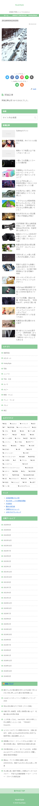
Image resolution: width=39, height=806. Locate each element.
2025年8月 (7, 530)
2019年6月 (7, 650)
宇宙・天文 (7, 379)
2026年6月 (7, 525)
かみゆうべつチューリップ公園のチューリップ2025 (19, 699)
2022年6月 (7, 556)
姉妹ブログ (9, 684)
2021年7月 (7, 587)
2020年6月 (7, 619)
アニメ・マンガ (9, 400)
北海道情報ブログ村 (13, 498)
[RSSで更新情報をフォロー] (22, 85)
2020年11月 (8, 608)
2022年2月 (7, 561)
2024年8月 (7, 535)
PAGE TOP (20, 791)
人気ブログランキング (13, 512)
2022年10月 (8, 545)
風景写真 (7, 353)
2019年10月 (8, 634)
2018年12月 (8, 660)
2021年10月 (8, 577)
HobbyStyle (7, 363)
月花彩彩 (9, 503)
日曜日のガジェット (13, 509)
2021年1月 (7, 598)
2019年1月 (7, 655)
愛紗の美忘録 (10, 506)
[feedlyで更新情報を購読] (17, 85)
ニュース (7, 374)
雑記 (5, 410)
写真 (5, 368)
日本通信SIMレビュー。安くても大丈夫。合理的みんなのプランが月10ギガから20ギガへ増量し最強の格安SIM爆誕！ (20, 752)
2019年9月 (7, 640)
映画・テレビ (8, 395)
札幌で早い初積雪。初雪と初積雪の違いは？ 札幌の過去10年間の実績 (20, 712)
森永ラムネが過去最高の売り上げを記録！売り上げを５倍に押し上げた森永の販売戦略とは (20, 691)
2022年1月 (7, 566)
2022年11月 (8, 540)
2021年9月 (7, 582)
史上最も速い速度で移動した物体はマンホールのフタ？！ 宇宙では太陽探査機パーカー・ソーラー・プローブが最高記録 (20, 773)
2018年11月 (8, 666)
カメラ (6, 384)
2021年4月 (7, 592)
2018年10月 (8, 671)
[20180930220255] (17, 77)
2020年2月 (7, 624)
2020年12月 (8, 603)
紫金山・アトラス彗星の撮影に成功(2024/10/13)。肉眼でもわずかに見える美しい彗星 (20, 763)
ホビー (6, 389)
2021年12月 (8, 572)
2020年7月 (7, 613)
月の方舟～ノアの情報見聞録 (16, 501)
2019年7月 (7, 645)
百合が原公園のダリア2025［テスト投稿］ (18, 706)
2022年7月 (7, 551)
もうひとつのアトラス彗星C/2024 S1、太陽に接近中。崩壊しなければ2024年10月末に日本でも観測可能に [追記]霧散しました (20, 733)
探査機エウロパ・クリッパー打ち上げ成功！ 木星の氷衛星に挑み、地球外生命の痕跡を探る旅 (20, 742)
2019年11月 (8, 629)
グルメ (6, 405)
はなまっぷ (7, 358)
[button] (35, 117)
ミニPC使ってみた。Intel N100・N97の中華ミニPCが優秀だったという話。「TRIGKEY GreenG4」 (20, 722)
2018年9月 (7, 676)
